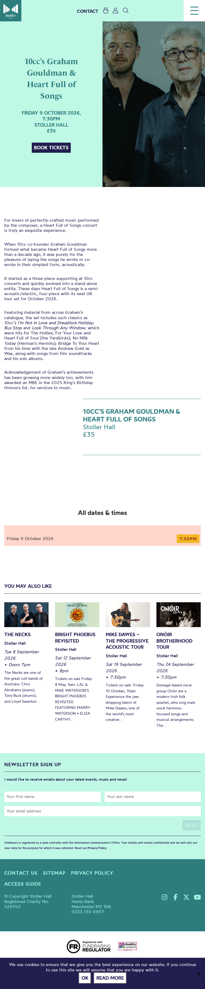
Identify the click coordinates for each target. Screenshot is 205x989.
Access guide (22, 884)
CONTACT (87, 11)
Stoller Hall (10, 10)
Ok (84, 978)
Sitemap (54, 873)
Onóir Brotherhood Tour (174, 640)
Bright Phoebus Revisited (75, 637)
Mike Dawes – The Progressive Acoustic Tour (127, 640)
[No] (198, 973)
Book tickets (51, 147)
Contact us (21, 873)
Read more (110, 978)
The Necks (17, 634)
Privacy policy (92, 873)
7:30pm (188, 538)
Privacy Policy (97, 848)
